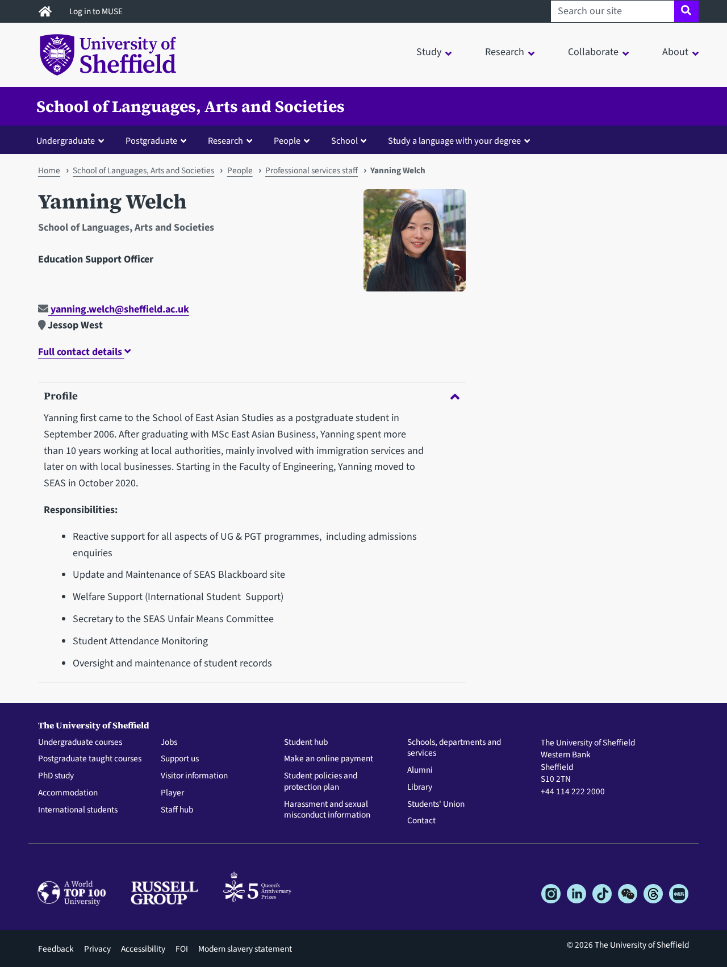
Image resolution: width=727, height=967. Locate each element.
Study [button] (428, 52)
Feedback (56, 949)
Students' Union (436, 804)
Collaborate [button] (593, 52)
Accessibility (143, 949)
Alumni (420, 770)
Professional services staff (311, 170)
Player (172, 793)
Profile (61, 396)
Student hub (306, 742)
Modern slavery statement (245, 949)
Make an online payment (328, 759)
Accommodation (68, 793)
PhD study (56, 776)
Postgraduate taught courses (89, 759)
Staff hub (177, 810)
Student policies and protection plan (320, 781)
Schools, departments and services (454, 748)
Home (49, 170)
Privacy (97, 949)
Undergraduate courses (80, 742)
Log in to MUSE (96, 11)
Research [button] (504, 52)
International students (78, 810)
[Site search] (686, 11)
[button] (72, 140)
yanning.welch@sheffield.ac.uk (118, 309)
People (240, 170)
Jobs (169, 742)
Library (419, 787)
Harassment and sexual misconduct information (327, 810)
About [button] (675, 52)
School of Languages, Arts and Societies (190, 106)
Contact (421, 821)
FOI (182, 949)
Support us (180, 759)
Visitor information (194, 776)
